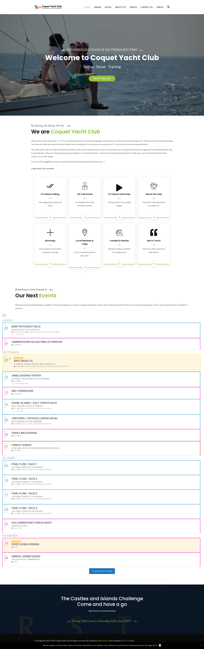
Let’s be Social (84, 194)
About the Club (154, 194)
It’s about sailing (50, 194)
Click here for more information (102, 611)
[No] (201, 646)
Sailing (97, 7)
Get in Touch (154, 240)
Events (133, 7)
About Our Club (102, 78)
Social (108, 7)
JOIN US (159, 7)
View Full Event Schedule (103, 571)
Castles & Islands (119, 240)
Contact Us (146, 7)
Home (87, 7)
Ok (160, 645)
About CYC (120, 7)
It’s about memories (119, 194)
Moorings (50, 240)
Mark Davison (102, 641)
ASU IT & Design (127, 641)
